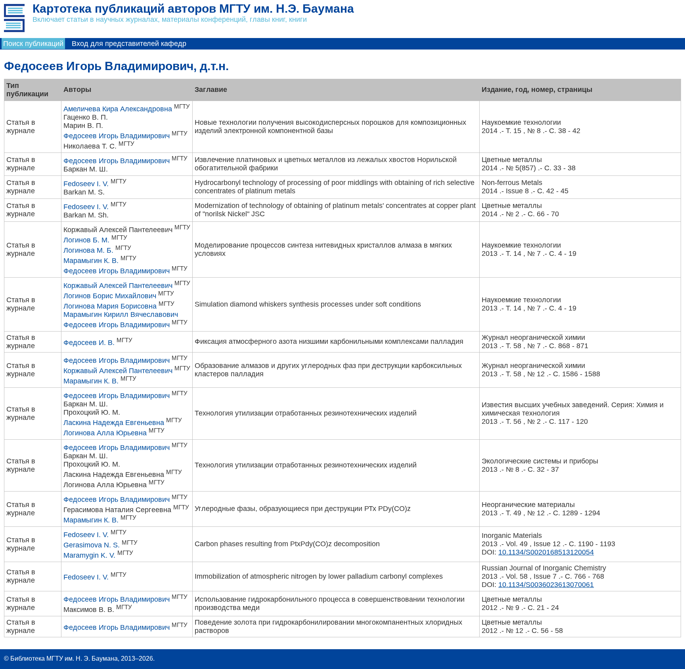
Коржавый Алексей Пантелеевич (117, 286)
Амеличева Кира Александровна (117, 109)
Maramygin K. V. (89, 555)
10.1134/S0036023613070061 (546, 585)
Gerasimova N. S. (91, 545)
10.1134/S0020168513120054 (546, 552)
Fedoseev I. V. (86, 184)
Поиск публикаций (33, 44)
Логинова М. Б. (88, 250)
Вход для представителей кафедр (129, 44)
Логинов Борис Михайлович (109, 296)
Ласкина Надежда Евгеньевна (113, 423)
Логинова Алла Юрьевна (105, 433)
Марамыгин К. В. (91, 261)
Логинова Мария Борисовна (110, 306)
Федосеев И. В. (89, 343)
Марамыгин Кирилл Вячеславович (120, 314)
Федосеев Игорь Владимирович (116, 136)
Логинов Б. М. (86, 240)
